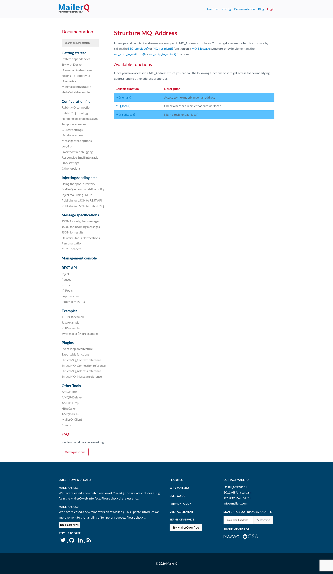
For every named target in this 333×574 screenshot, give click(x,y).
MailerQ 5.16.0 (68, 506)
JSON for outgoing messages (81, 221)
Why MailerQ (179, 487)
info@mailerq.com (235, 503)
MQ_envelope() (138, 48)
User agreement (181, 511)
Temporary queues (74, 124)
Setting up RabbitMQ (76, 75)
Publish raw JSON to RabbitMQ (83, 206)
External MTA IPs (73, 301)
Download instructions (77, 70)
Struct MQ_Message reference (82, 376)
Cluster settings (72, 129)
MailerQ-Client (72, 419)
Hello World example (76, 92)
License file (69, 81)
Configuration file (76, 101)
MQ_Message (201, 48)
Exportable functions (75, 354)
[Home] (74, 9)
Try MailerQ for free (186, 527)
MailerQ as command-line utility (83, 189)
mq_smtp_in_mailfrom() (129, 54)
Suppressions (70, 296)
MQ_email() (123, 97)
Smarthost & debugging (77, 152)
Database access (72, 135)
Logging (67, 146)
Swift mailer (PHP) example (80, 333)
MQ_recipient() (163, 48)
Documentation (244, 9)
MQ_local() (123, 106)
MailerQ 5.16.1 (68, 487)
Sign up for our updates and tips (248, 511)
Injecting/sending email (80, 177)
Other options (71, 168)
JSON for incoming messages (81, 226)
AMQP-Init (69, 391)
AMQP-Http (70, 403)
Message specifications (80, 215)
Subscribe (263, 520)
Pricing (226, 9)
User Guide (177, 495)
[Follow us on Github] (72, 541)
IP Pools (67, 290)
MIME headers (71, 249)
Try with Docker (72, 64)
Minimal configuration (76, 86)
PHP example (71, 328)
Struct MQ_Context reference (81, 360)
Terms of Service (182, 519)
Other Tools (71, 385)
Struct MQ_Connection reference (84, 365)
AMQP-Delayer (72, 397)
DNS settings (70, 163)
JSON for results (72, 232)
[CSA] (252, 536)
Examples (69, 311)
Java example (70, 322)
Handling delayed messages (80, 118)
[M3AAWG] (233, 536)
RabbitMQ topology (75, 113)
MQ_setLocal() (125, 114)
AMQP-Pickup (71, 414)
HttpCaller (69, 408)
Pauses (66, 279)
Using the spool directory (78, 183)
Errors (66, 285)
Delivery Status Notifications (81, 237)
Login (270, 9)
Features (213, 9)
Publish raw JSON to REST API (82, 200)
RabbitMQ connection (76, 107)
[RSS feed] (89, 541)
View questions (75, 452)
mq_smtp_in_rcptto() (162, 54)
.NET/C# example (73, 317)
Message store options (77, 140)
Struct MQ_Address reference (81, 371)
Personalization (72, 243)
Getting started (74, 53)
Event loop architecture (77, 349)
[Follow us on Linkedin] (80, 541)
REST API (69, 267)
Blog (261, 9)
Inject (65, 274)
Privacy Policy (180, 503)
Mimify (66, 425)
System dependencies (76, 59)
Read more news (69, 524)
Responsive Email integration (81, 157)
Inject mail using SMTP (77, 195)
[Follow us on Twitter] (63, 541)
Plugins (68, 342)
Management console (79, 258)
